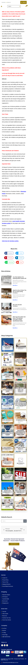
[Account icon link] (1, 6)
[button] (9, 253)
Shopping (4, 592)
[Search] (20, 6)
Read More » (15, 285)
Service (3, 575)
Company (4, 625)
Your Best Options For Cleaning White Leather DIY (19, 277)
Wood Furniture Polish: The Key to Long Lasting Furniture (19, 292)
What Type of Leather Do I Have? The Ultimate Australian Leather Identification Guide (19, 319)
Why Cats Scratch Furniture (17, 305)
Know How (4, 608)
